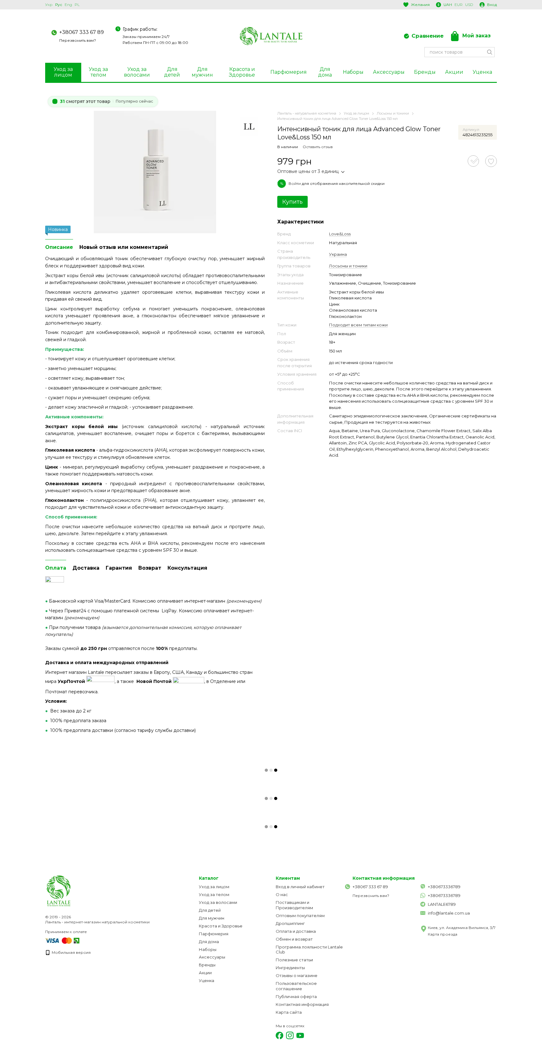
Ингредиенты (290, 967)
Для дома (325, 72)
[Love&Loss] (249, 126)
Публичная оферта (296, 996)
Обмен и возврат (294, 939)
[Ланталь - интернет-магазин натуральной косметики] (76, 890)
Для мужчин (202, 72)
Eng (68, 5)
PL (77, 5)
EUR (458, 5)
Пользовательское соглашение (296, 986)
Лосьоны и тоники (348, 265)
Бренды (425, 72)
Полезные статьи (294, 959)
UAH (448, 5)
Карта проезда (442, 934)
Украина (338, 254)
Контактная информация (302, 1004)
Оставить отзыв (318, 146)
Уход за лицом (63, 72)
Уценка (482, 72)
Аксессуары (389, 72)
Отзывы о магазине (296, 975)
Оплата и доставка (296, 931)
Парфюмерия (288, 72)
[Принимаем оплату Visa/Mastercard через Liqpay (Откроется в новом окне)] (59, 940)
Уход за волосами (137, 72)
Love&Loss (340, 233)
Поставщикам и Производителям (294, 905)
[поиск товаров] (490, 52)
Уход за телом (98, 72)
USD (469, 5)
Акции (454, 72)
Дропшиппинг (290, 923)
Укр (49, 5)
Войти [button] (295, 183)
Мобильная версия (71, 952)
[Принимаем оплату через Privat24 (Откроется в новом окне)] (76, 940)
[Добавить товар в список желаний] (491, 161)
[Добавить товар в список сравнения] (473, 161)
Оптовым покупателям (300, 915)
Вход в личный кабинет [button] (300, 886)
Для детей (172, 72)
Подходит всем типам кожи (358, 324)
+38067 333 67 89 (81, 32)
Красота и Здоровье (242, 72)
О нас (282, 894)
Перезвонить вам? (77, 40)
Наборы (353, 72)
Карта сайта (289, 1012)
